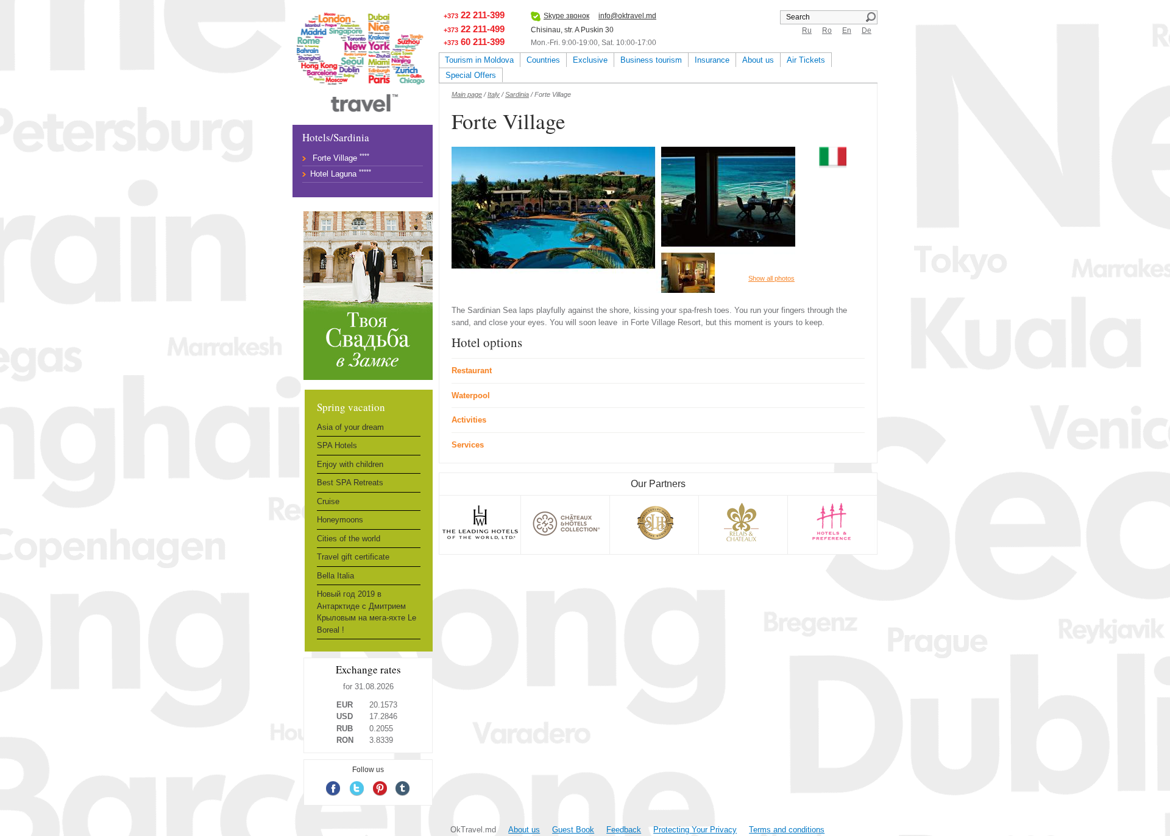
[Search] (870, 17)
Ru (807, 30)
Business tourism (651, 60)
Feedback (623, 829)
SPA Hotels (337, 445)
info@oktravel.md (627, 16)
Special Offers (470, 75)
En (846, 30)
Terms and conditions (786, 829)
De (866, 30)
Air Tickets (806, 60)
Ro (827, 30)
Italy (494, 94)
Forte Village (335, 158)
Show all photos (771, 278)
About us (758, 60)
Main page (467, 94)
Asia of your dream (350, 427)
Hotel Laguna (333, 173)
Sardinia (517, 94)
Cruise (328, 501)
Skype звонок (566, 16)
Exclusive (590, 60)
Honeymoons (340, 519)
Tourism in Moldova (479, 60)
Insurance (712, 60)
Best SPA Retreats (350, 482)
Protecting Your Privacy (695, 829)
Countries (543, 60)
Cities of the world (348, 538)
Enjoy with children (350, 464)
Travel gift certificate (353, 556)
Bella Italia (335, 575)
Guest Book (573, 829)
